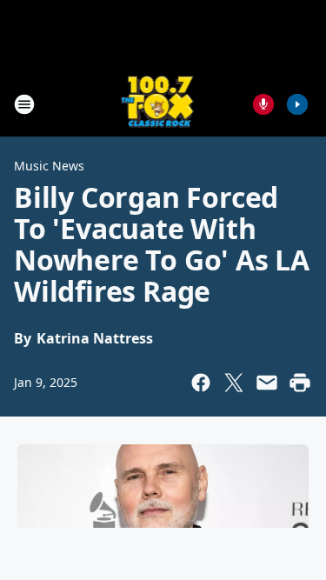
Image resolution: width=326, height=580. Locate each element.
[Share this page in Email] (267, 382)
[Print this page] (300, 382)
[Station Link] (158, 104)
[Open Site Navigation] (24, 104)
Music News (49, 165)
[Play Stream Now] (297, 104)
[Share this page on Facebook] (201, 382)
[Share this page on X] (234, 382)
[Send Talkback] (263, 104)
